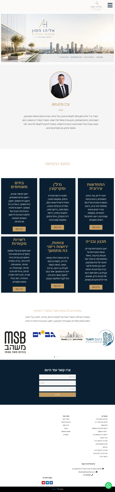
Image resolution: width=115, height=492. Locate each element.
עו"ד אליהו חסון (61, 104)
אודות (66, 428)
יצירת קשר (66, 425)
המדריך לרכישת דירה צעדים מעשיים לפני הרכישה (100, 444)
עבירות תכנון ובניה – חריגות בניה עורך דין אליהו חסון (101, 422)
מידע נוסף (95, 227)
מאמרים (65, 434)
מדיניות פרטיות (66, 422)
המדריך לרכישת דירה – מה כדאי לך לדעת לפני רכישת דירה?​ (100, 453)
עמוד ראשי (66, 419)
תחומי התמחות (65, 431)
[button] (3, 342)
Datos (54, 489)
